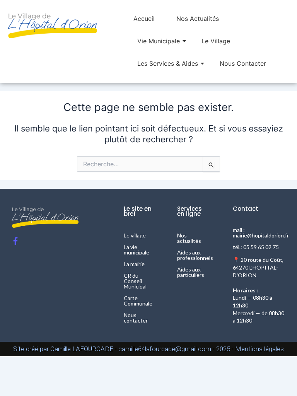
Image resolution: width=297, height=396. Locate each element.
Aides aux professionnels (195, 255)
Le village (135, 235)
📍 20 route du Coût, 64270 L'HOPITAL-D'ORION (258, 267)
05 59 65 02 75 (261, 247)
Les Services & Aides (167, 63)
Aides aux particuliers (190, 272)
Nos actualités (189, 238)
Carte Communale (138, 301)
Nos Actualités (197, 18)
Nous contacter (136, 318)
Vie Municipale (158, 41)
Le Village (215, 41)
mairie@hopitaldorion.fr (261, 235)
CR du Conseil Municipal (135, 281)
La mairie (134, 264)
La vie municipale (136, 250)
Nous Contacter (243, 63)
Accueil (144, 18)
